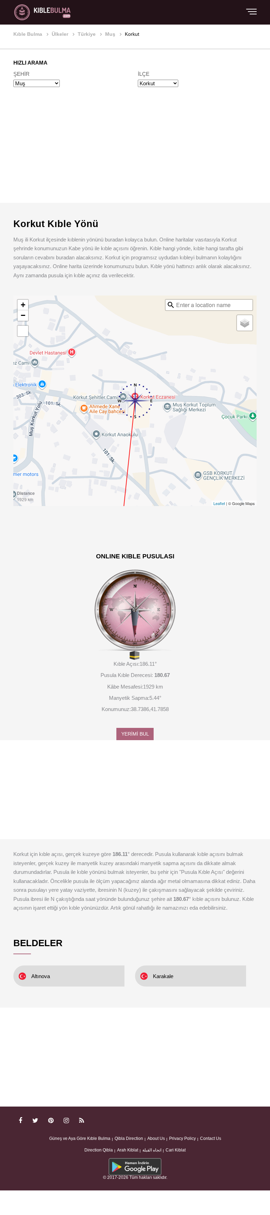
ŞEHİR (21, 74)
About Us (156, 1138)
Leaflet (219, 503)
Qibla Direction (129, 1138)
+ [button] (23, 304)
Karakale (163, 976)
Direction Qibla (98, 1150)
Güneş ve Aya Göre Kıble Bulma (79, 1138)
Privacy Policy (182, 1138)
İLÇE (143, 74)
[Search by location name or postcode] (171, 305)
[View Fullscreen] (23, 331)
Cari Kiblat (176, 1150)
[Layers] (244, 323)
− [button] (23, 315)
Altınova (40, 976)
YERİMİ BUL (135, 734)
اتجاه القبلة (151, 1150)
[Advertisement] (135, 153)
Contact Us (210, 1138)
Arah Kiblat (127, 1150)
